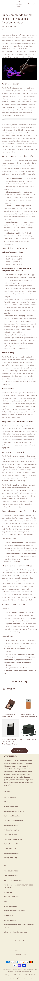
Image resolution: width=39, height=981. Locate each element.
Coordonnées (28, 978)
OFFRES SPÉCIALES (10, 858)
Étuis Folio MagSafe (11, 834)
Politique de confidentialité (13, 975)
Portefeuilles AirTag (11, 807)
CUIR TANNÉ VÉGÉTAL (11, 875)
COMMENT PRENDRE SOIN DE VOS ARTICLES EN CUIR (19, 926)
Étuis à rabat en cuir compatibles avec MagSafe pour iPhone (9, 742)
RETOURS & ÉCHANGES (11, 897)
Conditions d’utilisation (29, 975)
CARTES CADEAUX (10, 797)
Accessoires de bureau (11, 853)
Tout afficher (19, 751)
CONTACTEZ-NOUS (10, 920)
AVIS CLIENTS (8, 915)
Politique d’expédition (15, 978)
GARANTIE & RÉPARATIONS (13, 880)
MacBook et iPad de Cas (28, 740)
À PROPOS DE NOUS (10, 906)
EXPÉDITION (8, 892)
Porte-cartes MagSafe (11, 830)
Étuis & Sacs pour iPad (11, 844)
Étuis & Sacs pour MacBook (13, 839)
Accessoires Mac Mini (11, 825)
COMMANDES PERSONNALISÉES (14, 911)
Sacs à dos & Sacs (10, 848)
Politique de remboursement (23, 971)
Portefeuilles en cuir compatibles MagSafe (27, 715)
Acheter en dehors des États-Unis (15, 932)
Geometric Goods (11, 969)
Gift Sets (7, 802)
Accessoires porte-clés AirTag (14, 811)
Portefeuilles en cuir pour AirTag (9, 715)
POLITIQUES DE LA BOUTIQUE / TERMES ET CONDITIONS (18, 886)
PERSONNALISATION (11, 871)
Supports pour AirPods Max (13, 820)
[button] (4, 4)
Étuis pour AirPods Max (12, 816)
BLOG (5, 901)
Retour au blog (21, 681)
